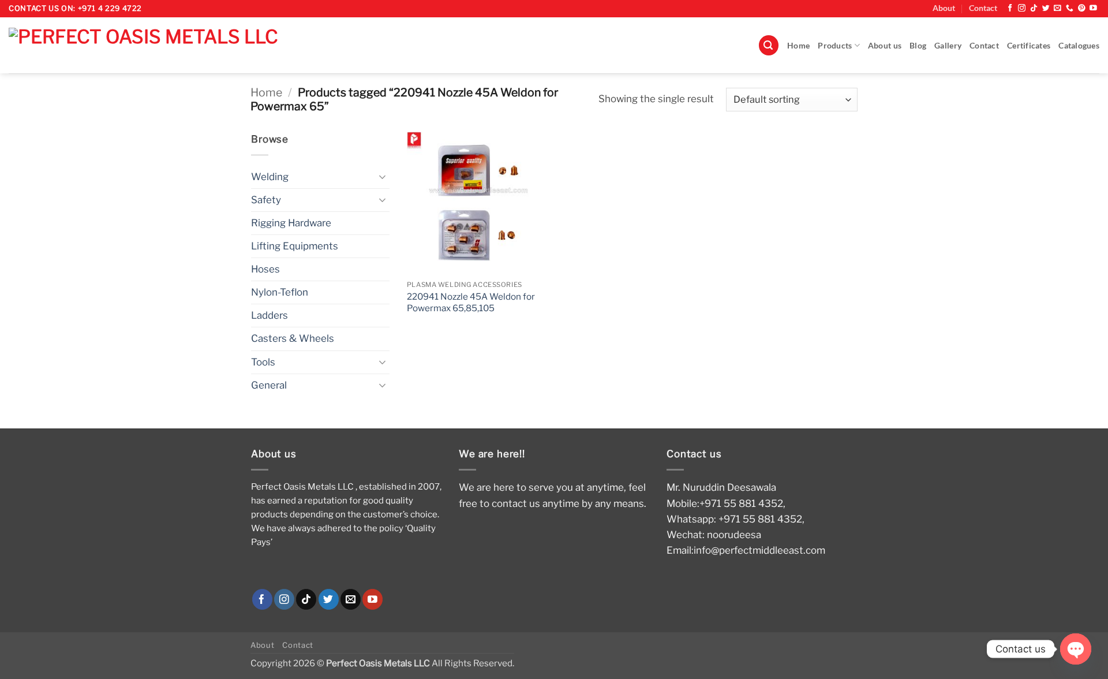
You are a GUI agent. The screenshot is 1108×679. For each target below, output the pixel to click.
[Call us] (1069, 8)
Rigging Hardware (291, 223)
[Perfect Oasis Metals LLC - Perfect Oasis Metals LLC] (178, 45)
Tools (263, 362)
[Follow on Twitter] (1046, 8)
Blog (917, 45)
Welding (270, 176)
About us (884, 45)
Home (798, 45)
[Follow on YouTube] (1093, 8)
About (944, 8)
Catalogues (1078, 45)
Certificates (1028, 45)
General (269, 385)
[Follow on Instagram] (1021, 8)
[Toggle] (383, 176)
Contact (983, 8)
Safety (266, 200)
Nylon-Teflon (279, 292)
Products (835, 45)
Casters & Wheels (292, 338)
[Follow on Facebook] (1010, 8)
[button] (768, 45)
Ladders (269, 315)
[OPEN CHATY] (1075, 649)
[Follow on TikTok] (1034, 8)
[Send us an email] (1057, 8)
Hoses (265, 269)
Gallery (947, 45)
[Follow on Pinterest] (1081, 8)
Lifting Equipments (294, 246)
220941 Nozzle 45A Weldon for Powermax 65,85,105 (471, 302)
